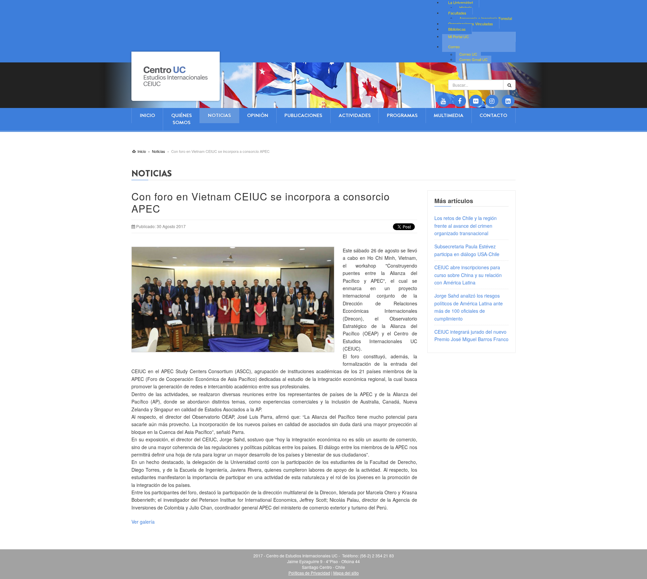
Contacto (493, 115)
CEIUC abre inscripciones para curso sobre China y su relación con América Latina (468, 275)
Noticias (219, 115)
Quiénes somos (181, 119)
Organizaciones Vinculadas (470, 23)
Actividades (355, 115)
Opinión (257, 115)
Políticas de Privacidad (309, 573)
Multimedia (448, 115)
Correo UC (468, 54)
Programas (402, 115)
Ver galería (143, 521)
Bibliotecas (457, 29)
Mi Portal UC (458, 36)
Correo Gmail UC (473, 59)
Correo (454, 46)
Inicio (147, 115)
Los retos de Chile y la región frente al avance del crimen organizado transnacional (465, 226)
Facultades (457, 13)
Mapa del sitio (346, 573)
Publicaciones (303, 115)
